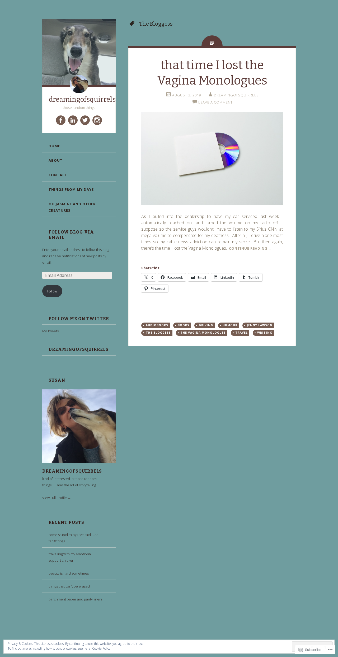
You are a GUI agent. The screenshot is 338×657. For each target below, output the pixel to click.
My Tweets (50, 331)
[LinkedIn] (73, 120)
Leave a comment (215, 102)
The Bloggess (158, 332)
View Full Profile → (56, 497)
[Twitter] (85, 120)
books (183, 325)
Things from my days (71, 189)
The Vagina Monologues (203, 332)
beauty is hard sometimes (69, 573)
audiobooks (157, 325)
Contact (58, 175)
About (56, 160)
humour (230, 325)
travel (241, 332)
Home (54, 145)
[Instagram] (97, 120)
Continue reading (250, 248)
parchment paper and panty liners (75, 599)
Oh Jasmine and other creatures (72, 207)
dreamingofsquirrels (82, 99)
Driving (206, 325)
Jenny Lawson (260, 325)
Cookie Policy (101, 648)
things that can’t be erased (69, 586)
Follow (52, 291)
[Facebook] (60, 120)
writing (264, 332)
